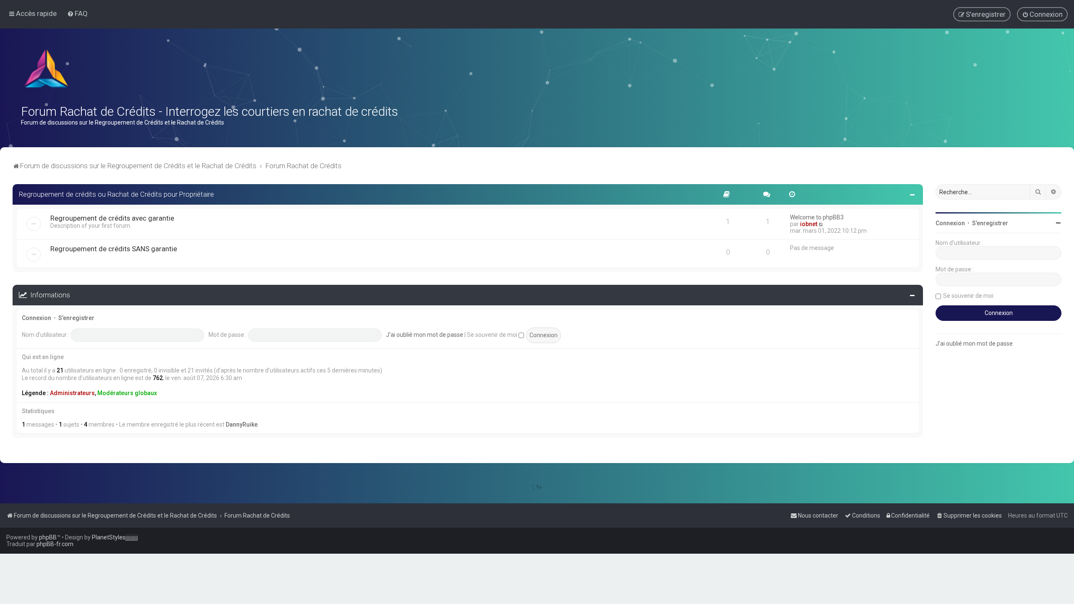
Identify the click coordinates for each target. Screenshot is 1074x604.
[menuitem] (77, 13)
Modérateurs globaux (127, 393)
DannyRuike (242, 424)
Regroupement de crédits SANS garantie (113, 249)
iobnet (808, 224)
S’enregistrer (76, 318)
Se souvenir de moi (493, 334)
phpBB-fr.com (54, 544)
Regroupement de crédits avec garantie (112, 218)
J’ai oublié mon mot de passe (424, 334)
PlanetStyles (108, 537)
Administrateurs (72, 393)
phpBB (48, 537)
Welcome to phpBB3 (817, 217)
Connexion (36, 318)
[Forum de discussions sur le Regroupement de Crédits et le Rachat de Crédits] (47, 70)
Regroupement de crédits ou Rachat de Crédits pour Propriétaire (116, 194)
